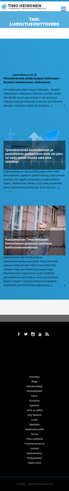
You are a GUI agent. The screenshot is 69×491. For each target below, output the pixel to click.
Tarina (34, 434)
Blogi (8, 146)
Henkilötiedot (34, 391)
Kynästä (8, 74)
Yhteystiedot (34, 458)
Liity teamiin (34, 415)
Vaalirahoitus (34, 453)
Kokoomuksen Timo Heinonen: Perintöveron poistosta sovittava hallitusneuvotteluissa (28, 243)
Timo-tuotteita (34, 439)
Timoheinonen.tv (34, 443)
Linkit (34, 419)
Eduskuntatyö (34, 386)
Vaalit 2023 (34, 462)
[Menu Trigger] (63, 8)
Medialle (34, 424)
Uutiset (9, 236)
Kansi (34, 395)
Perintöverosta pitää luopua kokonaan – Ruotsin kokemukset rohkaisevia (32, 80)
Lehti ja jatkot (34, 410)
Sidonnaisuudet (34, 429)
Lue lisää (58, 105)
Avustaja (34, 376)
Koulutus (34, 400)
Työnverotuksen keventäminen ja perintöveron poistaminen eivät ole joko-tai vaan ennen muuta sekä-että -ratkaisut (34, 156)
